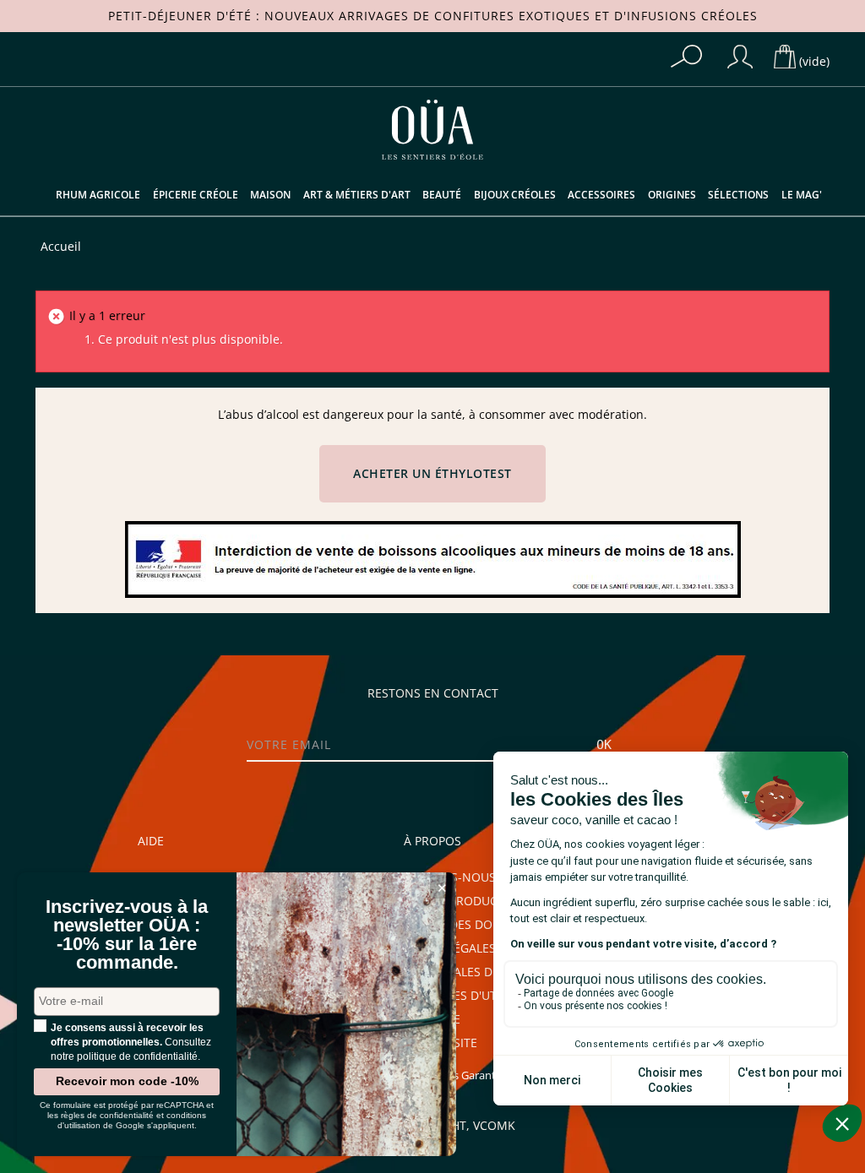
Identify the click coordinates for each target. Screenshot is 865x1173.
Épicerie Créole (195, 195)
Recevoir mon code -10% (127, 1081)
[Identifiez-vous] (740, 56)
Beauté (441, 195)
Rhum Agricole (98, 195)
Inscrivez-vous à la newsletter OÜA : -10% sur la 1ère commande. (127, 935)
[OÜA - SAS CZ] (432, 128)
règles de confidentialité (107, 1115)
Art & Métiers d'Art (357, 195)
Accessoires (601, 195)
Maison (270, 195)
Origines (672, 195)
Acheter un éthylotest (432, 474)
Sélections (738, 195)
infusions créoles (692, 16)
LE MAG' (801, 195)
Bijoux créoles (515, 195)
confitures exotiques (512, 16)
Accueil (61, 246)
